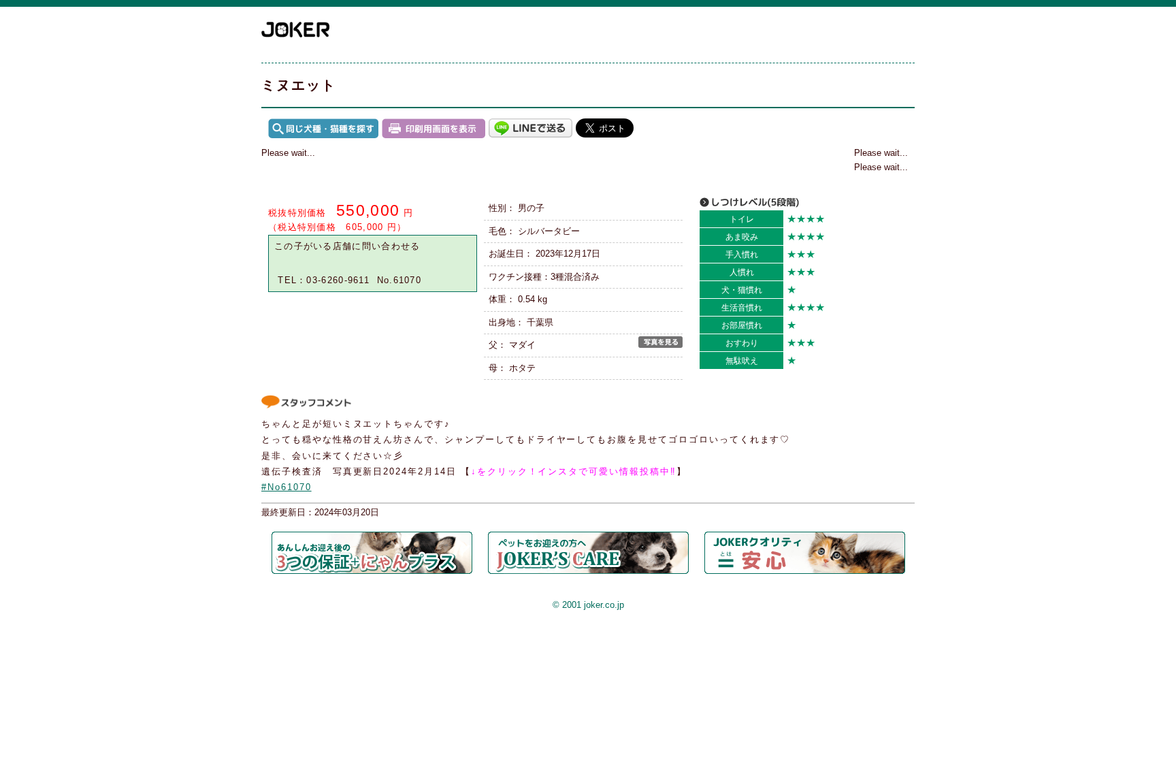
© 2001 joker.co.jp (588, 605)
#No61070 (286, 487)
